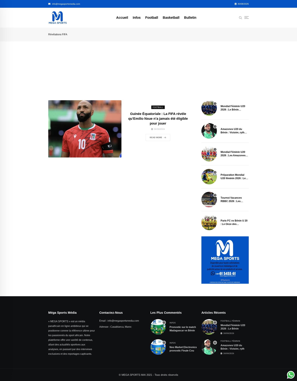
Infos (137, 17)
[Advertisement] (148, 64)
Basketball (171, 17)
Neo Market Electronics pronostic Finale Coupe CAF (183, 350)
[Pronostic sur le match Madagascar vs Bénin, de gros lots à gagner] (158, 327)
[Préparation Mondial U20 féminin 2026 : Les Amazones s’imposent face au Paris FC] (209, 176)
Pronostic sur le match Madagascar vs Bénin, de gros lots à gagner (183, 330)
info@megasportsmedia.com (66, 4)
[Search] (240, 17)
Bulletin (190, 17)
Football (151, 17)
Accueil (122, 17)
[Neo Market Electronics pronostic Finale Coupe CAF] (158, 347)
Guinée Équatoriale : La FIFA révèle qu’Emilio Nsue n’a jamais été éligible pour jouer (158, 118)
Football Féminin (230, 321)
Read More (156, 137)
